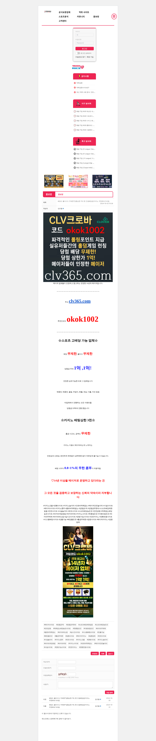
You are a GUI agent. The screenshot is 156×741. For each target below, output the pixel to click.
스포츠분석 (63, 16)
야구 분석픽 (86, 103)
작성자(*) (46, 662)
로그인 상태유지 (86, 53)
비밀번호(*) (47, 668)
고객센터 (62, 20)
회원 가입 (90, 57)
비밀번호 (78, 39)
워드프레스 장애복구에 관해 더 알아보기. (56, 719)
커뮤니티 (81, 16)
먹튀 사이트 (84, 12)
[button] (60, 208)
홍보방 (96, 16)
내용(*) (45, 684)
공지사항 (85, 76)
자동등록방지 (47, 675)
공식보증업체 (64, 12)
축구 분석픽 (86, 141)
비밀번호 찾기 (80, 57)
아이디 (77, 31)
